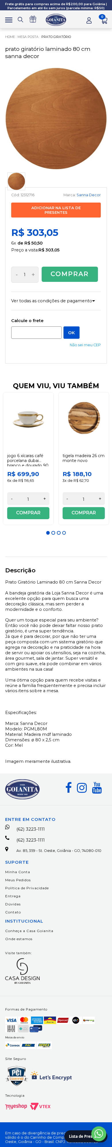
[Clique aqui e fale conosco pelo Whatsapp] (98, 1133)
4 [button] (64, 532)
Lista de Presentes (86, 1136)
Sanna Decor (89, 195)
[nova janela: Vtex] (40, 1106)
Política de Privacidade (27, 888)
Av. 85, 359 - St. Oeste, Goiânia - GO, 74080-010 (58, 850)
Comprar (70, 274)
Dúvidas (13, 904)
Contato (13, 912)
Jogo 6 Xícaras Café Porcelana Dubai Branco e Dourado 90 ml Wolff (28, 463)
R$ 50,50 (33, 243)
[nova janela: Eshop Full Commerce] (16, 1106)
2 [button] (53, 532)
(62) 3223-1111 (30, 829)
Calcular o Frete (36, 332)
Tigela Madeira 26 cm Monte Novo (84, 458)
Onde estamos (18, 939)
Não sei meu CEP (85, 345)
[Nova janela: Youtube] (97, 788)
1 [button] (48, 532)
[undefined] (56, 119)
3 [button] (58, 532)
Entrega (13, 896)
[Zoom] (16, 181)
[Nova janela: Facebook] (68, 788)
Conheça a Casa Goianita (29, 931)
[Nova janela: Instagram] (82, 788)
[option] (28, 458)
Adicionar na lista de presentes (56, 210)
